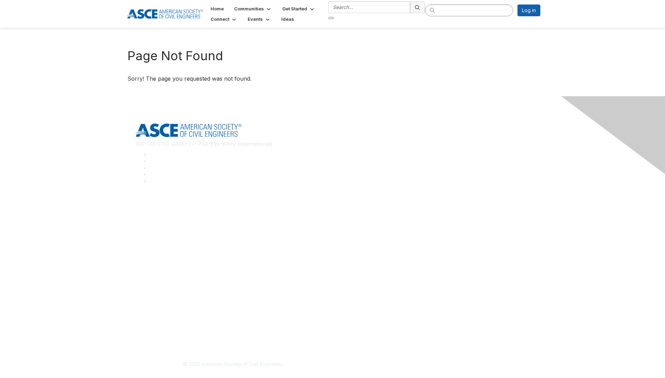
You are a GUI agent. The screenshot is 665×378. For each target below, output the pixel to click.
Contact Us (147, 282)
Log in (529, 10)
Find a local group (156, 221)
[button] (253, 8)
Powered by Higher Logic (432, 364)
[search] (417, 7)
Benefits (144, 271)
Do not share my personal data (170, 331)
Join (140, 261)
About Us (145, 311)
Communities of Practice (162, 211)
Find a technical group (160, 231)
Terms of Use (150, 321)
